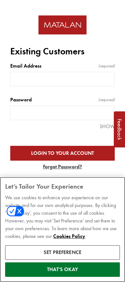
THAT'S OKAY (62, 269)
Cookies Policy (69, 236)
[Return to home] (62, 24)
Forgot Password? (62, 167)
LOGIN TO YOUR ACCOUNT (62, 153)
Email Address (62, 66)
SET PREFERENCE (62, 252)
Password (62, 100)
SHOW (107, 126)
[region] (62, 229)
